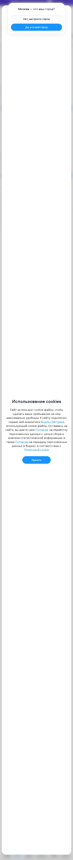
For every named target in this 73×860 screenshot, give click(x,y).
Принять (36, 460)
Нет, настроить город (36, 19)
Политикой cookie (36, 450)
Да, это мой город (36, 27)
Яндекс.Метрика (52, 422)
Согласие (41, 430)
